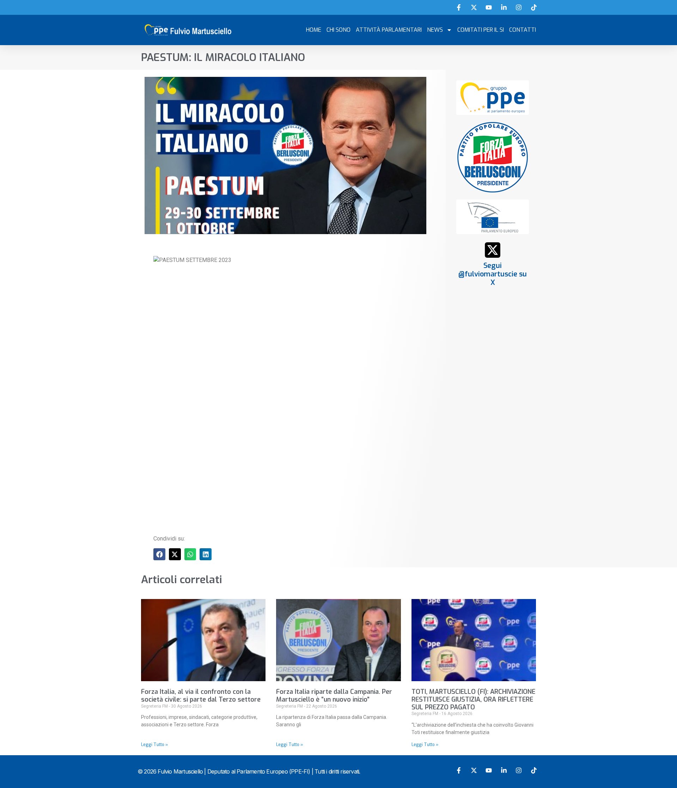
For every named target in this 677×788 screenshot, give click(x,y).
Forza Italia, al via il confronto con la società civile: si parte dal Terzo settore (201, 696)
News (435, 29)
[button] (159, 554)
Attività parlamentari (389, 29)
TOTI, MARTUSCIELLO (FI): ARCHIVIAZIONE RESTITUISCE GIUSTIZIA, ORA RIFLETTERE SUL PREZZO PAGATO (473, 699)
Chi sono (338, 29)
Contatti (522, 29)
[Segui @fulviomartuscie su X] (492, 250)
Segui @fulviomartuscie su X (492, 274)
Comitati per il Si (480, 29)
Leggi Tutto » (154, 744)
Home (313, 29)
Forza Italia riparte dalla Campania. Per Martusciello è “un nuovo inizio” (334, 696)
